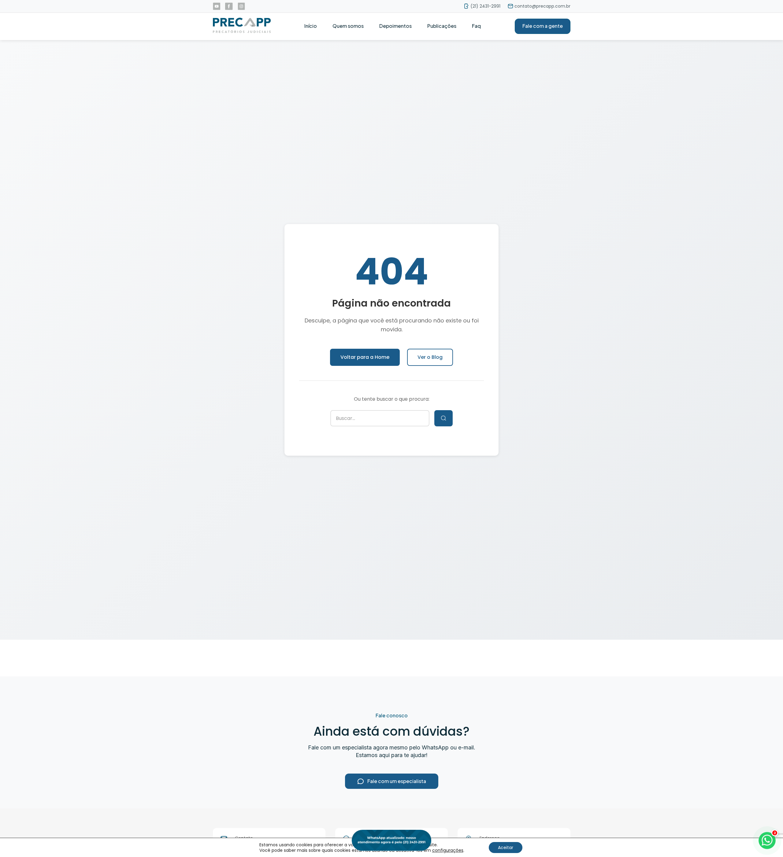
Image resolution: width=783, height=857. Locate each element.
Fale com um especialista (396, 781)
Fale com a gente (542, 26)
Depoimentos (395, 26)
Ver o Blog (430, 357)
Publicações (441, 26)
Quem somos (348, 26)
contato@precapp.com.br (542, 6)
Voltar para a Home (364, 357)
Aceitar (505, 847)
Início (310, 26)
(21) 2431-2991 (485, 6)
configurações (447, 850)
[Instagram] (241, 6)
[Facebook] (229, 6)
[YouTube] (217, 6)
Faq (476, 26)
